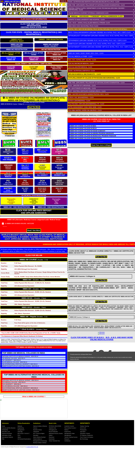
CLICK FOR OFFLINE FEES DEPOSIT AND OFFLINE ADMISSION (34, 211)
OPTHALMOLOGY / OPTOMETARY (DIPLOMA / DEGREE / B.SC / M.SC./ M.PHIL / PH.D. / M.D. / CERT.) (101, 35)
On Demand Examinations (24, 439)
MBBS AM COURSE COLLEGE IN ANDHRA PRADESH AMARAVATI (92, 133)
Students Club (52, 428)
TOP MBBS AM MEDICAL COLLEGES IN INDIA (34, 347)
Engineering (21, 428)
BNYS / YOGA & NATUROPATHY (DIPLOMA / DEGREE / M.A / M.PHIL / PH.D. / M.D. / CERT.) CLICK (99, 32)
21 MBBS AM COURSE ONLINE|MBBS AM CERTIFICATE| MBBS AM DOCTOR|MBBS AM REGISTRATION (35, 99)
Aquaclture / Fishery (85, 433)
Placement (51, 437)
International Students (7, 437)
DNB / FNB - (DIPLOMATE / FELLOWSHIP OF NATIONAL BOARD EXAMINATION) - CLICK (96, 5)
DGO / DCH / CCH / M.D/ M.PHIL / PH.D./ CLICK (83, 26)
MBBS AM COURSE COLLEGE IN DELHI (83, 128)
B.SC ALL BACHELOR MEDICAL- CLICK (81, 63)
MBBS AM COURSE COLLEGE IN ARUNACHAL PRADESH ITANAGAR (93, 136)
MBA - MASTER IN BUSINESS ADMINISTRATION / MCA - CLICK (88, 94)
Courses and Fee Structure (8, 428)
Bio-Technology (84, 439)
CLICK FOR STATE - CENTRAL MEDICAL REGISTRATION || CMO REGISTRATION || (34, 33)
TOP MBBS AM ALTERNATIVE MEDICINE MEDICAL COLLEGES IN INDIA (34, 376)
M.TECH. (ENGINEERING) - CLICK (79, 100)
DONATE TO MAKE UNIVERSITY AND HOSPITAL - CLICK (86, 19)
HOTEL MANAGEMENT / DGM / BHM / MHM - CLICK (85, 107)
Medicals (20, 426)
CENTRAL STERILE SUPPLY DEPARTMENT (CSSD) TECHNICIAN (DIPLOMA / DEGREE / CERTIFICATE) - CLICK (96, 9)
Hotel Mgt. (20, 431)
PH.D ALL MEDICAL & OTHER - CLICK (80, 56)
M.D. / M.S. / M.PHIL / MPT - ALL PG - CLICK (82, 60)
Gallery (50, 435)
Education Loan (6, 431)
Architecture (67, 441)
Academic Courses (69, 426)
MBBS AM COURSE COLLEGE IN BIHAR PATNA (86, 138)
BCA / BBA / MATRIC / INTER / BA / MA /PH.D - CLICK (85, 110)
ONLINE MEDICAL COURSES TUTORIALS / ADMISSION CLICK (88, 13)
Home (3, 426)
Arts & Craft (83, 428)
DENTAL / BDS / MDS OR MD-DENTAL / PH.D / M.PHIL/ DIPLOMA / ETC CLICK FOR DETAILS (97, 29)
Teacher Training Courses (70, 437)
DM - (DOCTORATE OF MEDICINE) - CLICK (82, 88)
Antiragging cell (53, 429)
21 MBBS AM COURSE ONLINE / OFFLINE (19, 223)
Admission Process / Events (56, 433)
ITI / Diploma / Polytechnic (86, 435)
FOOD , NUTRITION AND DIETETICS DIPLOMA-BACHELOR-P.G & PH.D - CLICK (93, 2)
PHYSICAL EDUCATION (55, 426)
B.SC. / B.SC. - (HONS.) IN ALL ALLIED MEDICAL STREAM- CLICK (89, 23)
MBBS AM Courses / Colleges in (87, 276)
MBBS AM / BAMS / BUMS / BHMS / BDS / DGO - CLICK (86, 53)
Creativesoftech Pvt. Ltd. (32, 447)
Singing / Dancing (84, 426)
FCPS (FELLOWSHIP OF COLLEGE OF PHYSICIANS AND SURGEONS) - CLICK (94, 78)
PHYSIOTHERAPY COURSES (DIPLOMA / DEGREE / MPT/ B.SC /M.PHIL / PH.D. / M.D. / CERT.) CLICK (100, 47)
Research (66, 439)
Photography (83, 429)
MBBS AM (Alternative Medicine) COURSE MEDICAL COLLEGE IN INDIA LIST (101, 115)
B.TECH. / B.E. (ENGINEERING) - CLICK (81, 97)
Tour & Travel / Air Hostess (86, 437)
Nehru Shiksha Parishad (39, 437)
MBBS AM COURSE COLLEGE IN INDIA (83, 126)
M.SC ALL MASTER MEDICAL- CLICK (80, 67)
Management (21, 429)
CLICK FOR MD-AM (33, 255)
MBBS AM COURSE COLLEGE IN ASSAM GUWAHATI (87, 131)
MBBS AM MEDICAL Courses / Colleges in (18, 104)
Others (19, 437)
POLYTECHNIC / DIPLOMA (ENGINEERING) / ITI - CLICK (86, 104)
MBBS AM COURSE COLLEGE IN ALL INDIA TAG (101, 119)
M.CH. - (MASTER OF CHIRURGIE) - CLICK (82, 85)
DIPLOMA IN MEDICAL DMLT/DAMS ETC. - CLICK (85, 74)
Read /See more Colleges (101, 145)
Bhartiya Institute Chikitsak (39, 442)
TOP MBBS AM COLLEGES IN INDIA (33, 102)
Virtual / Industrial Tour (54, 441)
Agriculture (83, 431)
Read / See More (33, 107)
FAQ (3, 439)
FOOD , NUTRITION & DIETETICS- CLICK (82, 70)
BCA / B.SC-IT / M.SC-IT (23, 433)
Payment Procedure (7, 433)
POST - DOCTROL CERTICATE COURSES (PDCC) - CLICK (87, 91)
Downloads (52, 439)
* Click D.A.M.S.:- (33, 329)
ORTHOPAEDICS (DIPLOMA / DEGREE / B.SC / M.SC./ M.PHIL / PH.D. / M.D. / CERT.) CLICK (97, 40)
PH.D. (19, 435)
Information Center (6, 435)
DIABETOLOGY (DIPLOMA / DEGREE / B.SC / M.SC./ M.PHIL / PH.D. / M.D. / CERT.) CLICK (96, 43)
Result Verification (53, 431)
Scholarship (5, 429)
